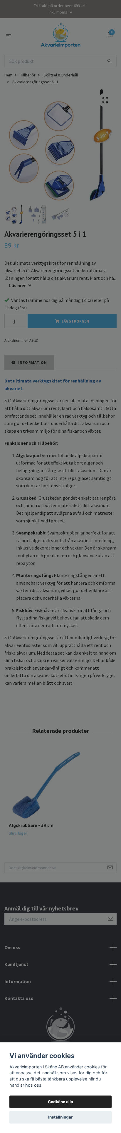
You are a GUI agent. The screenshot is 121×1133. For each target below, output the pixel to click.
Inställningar (60, 1117)
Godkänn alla (60, 1101)
